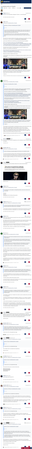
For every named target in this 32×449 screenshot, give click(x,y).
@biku (7, 21)
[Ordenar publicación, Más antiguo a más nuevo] (23, 8)
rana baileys (5, 356)
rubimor (4, 21)
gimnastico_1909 (5, 147)
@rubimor (6, 80)
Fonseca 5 (4, 162)
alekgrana (4, 13)
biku (3, 80)
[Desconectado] (2, 13)
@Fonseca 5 (8, 13)
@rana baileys (8, 375)
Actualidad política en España (12, 23)
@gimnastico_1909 (9, 201)
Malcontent (4, 138)
